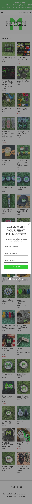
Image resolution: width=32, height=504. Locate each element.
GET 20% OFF (16, 267)
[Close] (29, 224)
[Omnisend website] (16, 278)
